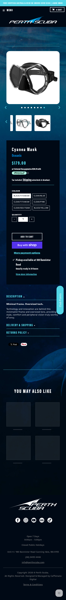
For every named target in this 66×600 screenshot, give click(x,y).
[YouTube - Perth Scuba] (33, 520)
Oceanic (17, 155)
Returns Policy (16, 332)
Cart (59, 9)
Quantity (17, 215)
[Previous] (6, 107)
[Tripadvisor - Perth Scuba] (41, 520)
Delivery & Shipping (19, 325)
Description (14, 296)
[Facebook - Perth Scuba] (17, 520)
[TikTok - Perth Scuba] (49, 520)
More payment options (27, 252)
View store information (26, 274)
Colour (16, 191)
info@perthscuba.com (33, 563)
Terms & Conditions (33, 585)
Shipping (27, 180)
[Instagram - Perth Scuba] (25, 520)
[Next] (59, 107)
